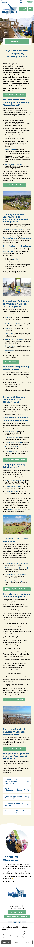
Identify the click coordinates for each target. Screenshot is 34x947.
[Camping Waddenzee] (9, 9)
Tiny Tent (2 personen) (12, 486)
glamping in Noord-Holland (16, 509)
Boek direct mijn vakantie (14, 95)
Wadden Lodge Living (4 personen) (16, 568)
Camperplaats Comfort (12, 451)
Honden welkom (10, 150)
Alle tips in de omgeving (14, 699)
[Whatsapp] (24, 922)
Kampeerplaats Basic (11, 447)
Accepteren (6, 942)
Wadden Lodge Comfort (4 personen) (17, 563)
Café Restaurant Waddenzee (14, 324)
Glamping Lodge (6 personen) (14, 480)
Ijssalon (7, 328)
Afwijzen (28, 942)
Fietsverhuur (9, 333)
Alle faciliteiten (11, 362)
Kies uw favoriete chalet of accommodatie (15, 589)
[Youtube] (15, 922)
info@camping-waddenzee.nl (17, 916)
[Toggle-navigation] (30, 9)
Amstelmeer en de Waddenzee (13, 229)
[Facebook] (19, 922)
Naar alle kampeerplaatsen (15, 460)
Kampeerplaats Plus (11, 431)
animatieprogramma (9, 251)
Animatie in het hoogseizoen (14, 339)
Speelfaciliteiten (10, 346)
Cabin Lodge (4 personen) (13, 581)
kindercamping (26, 238)
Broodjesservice (10, 351)
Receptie (8, 317)
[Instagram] (10, 922)
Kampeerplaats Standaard (13, 442)
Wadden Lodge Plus (11, 491)
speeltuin (16, 259)
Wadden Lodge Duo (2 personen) (16, 574)
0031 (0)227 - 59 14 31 (17, 912)
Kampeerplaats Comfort (12, 438)
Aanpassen (17, 942)
